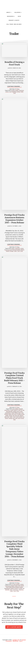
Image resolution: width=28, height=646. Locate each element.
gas (23, 410)
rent (13, 415)
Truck (14, 93)
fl (17, 410)
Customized (7, 585)
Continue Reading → (14, 87)
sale (16, 415)
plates (10, 414)
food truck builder (16, 249)
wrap (14, 419)
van (23, 417)
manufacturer (8, 412)
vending (10, 418)
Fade (19, 585)
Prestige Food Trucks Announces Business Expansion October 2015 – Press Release (14, 219)
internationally (9, 411)
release (10, 415)
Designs (12, 585)
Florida (22, 585)
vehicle (6, 418)
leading (14, 411)
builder (16, 90)
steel (5, 417)
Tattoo (11, 589)
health (10, 587)
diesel (15, 410)
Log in (20, 641)
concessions (7, 410)
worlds (22, 418)
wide (16, 418)
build (13, 408)
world (19, 418)
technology (15, 589)
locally (21, 411)
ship (18, 415)
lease (18, 411)
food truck (9, 249)
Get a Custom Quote (14, 627)
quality (6, 415)
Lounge (21, 587)
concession (21, 90)
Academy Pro (16, 639)
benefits (13, 90)
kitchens (22, 249)
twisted (20, 417)
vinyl (14, 418)
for (21, 410)
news (22, 412)
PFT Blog (17, 89)
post (13, 414)
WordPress (15, 641)
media (12, 412)
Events (16, 585)
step (8, 417)
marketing (14, 91)
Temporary (21, 589)
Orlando (6, 414)
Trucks (21, 251)
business (18, 584)
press (15, 414)
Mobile (7, 251)
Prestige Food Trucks (14, 4)
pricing (22, 414)
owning (18, 91)
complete (21, 408)
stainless (21, 415)
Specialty (7, 589)
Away (14, 584)
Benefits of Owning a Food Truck (14, 63)
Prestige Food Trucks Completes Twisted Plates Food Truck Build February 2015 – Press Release (14, 378)
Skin (23, 588)
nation (19, 412)
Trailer (21, 91)
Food (10, 91)
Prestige (11, 251)
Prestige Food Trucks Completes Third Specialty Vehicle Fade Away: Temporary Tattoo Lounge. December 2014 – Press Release (14, 549)
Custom (7, 91)
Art (12, 584)
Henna (13, 587)
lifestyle (17, 587)
